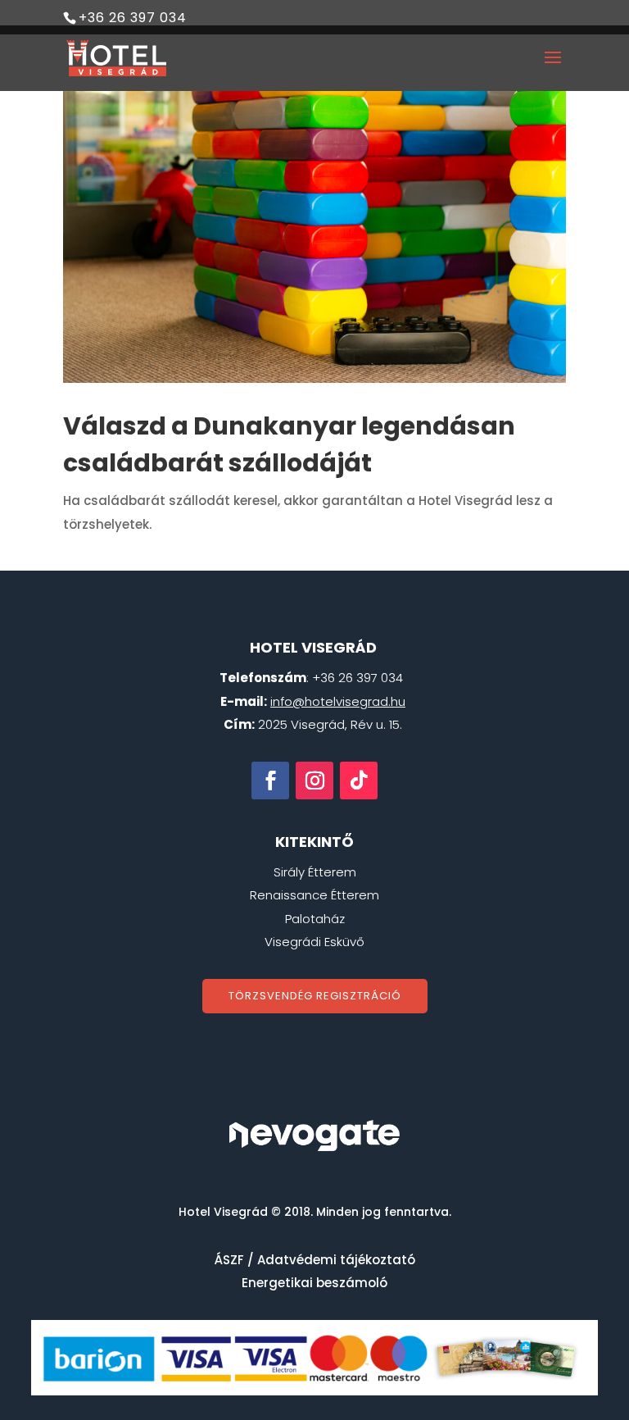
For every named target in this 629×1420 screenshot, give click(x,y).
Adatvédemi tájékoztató (336, 1259)
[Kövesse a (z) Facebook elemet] (270, 780)
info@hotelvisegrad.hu (337, 701)
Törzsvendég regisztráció (315, 996)
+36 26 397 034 (133, 17)
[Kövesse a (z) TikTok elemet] (359, 780)
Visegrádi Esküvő (314, 941)
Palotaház (315, 918)
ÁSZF (229, 1259)
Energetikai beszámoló (314, 1282)
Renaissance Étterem (314, 894)
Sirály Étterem (315, 872)
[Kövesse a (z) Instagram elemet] (314, 780)
